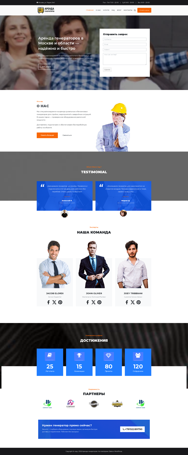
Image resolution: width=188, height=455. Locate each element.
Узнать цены (144, 10)
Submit (107, 70)
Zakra (111, 451)
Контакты (128, 10)
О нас (98, 10)
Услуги (106, 10)
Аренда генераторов (89, 451)
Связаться (67, 135)
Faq (113, 10)
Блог (119, 10)
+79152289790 (133, 429)
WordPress (118, 451)
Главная (90, 10)
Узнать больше (47, 135)
